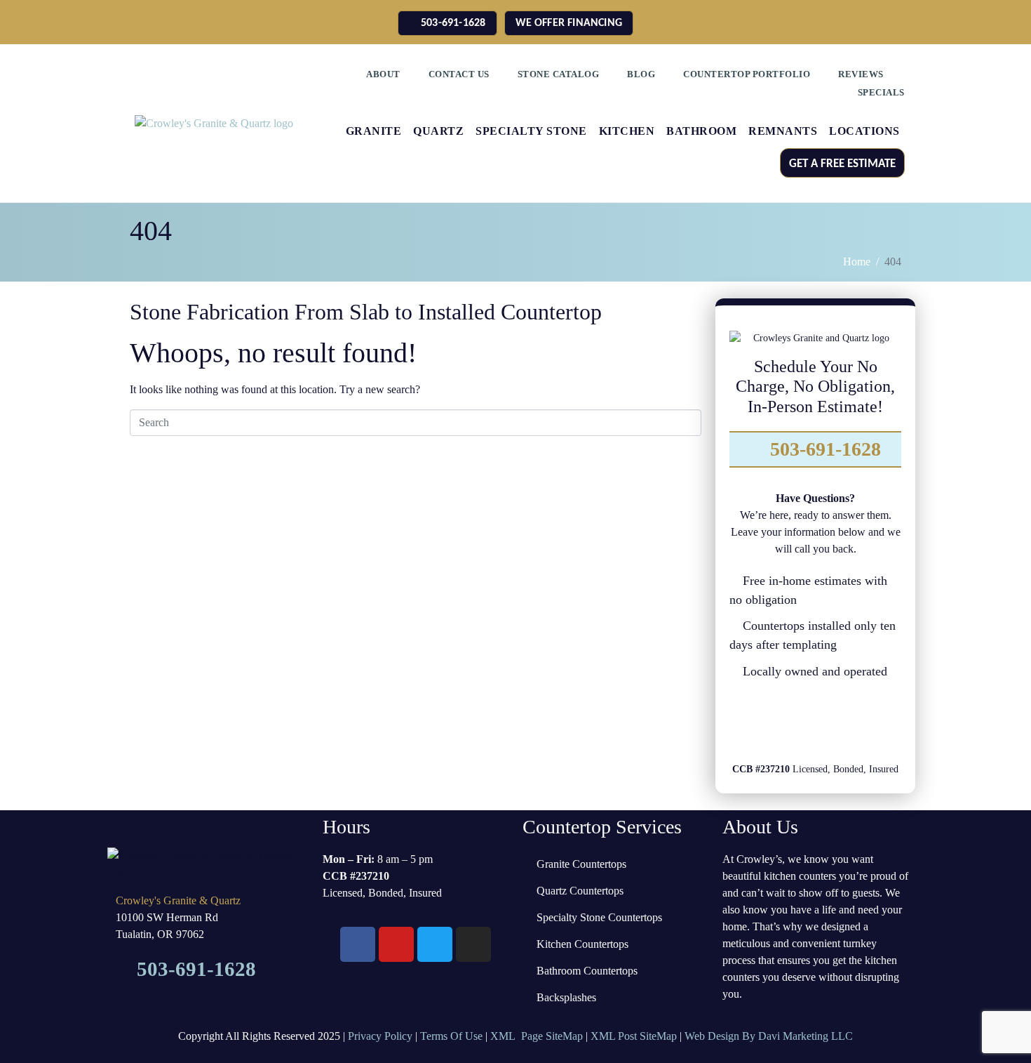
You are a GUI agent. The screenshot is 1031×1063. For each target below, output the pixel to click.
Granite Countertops (581, 864)
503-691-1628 (823, 449)
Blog (641, 74)
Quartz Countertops (580, 891)
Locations (864, 131)
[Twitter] (795, 723)
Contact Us (459, 74)
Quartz (438, 131)
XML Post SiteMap (634, 1036)
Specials (881, 92)
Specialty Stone (531, 131)
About (383, 74)
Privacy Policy (380, 1036)
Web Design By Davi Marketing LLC (769, 1036)
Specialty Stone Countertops (599, 917)
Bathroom (701, 131)
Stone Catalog (559, 74)
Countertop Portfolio (746, 74)
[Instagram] (835, 723)
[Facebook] (756, 723)
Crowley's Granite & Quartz (178, 900)
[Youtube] (874, 723)
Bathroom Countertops (587, 971)
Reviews (861, 74)
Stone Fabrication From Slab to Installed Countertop (366, 311)
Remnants (782, 131)
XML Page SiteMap (536, 1036)
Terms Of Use (451, 1036)
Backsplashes (566, 997)
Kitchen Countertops (582, 944)
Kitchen (627, 131)
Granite (374, 131)
